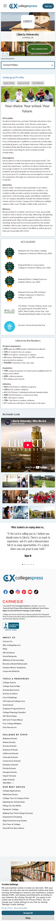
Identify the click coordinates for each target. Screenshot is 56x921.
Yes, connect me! (39, 49)
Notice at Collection (31, 608)
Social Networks (10, 656)
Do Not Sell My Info (15, 610)
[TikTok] (36, 593)
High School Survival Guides (15, 821)
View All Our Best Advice (13, 828)
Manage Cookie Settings (32, 610)
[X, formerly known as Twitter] (12, 593)
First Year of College (11, 824)
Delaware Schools (10, 765)
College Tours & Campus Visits (16, 798)
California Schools (10, 753)
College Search (9, 682)
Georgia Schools (10, 772)
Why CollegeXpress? (12, 645)
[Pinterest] (24, 593)
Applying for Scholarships (14, 802)
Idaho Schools (9, 780)
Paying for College (10, 809)
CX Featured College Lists (14, 701)
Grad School (8, 705)
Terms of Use (7, 608)
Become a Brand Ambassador (15, 664)
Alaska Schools (9, 742)
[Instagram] (18, 593)
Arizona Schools (10, 746)
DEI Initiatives (9, 653)
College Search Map (11, 686)
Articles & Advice (10, 694)
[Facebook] (5, 593)
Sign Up (48, 6)
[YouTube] (30, 593)
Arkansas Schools (10, 750)
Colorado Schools (10, 757)
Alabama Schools (10, 738)
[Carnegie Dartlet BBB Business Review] (11, 630)
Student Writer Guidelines (14, 667)
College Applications (12, 791)
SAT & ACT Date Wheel (13, 720)
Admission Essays (10, 794)
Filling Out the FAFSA (12, 806)
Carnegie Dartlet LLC (23, 606)
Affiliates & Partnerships (13, 660)
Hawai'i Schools (9, 776)
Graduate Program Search (14, 708)
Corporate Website (11, 671)
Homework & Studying (12, 817)
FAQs (5, 649)
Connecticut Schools (12, 761)
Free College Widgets (12, 723)
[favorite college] (3, 54)
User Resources (10, 727)
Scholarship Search (11, 690)
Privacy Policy (18, 608)
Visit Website (37, 83)
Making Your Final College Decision (18, 813)
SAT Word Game (10, 716)
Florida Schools (9, 768)
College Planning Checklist (14, 712)
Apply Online (9, 83)
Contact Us (7, 641)
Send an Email (23, 83)
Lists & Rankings (10, 697)
